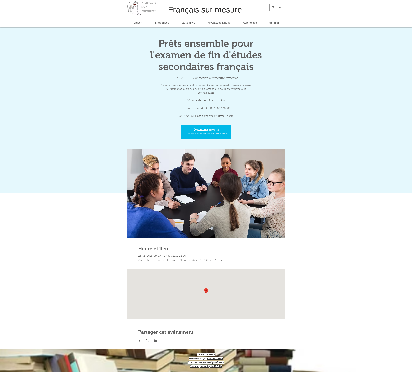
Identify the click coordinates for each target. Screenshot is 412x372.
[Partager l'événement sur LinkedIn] (155, 340)
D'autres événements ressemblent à (206, 134)
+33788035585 (215, 358)
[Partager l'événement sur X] (147, 340)
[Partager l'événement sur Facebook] (139, 340)
